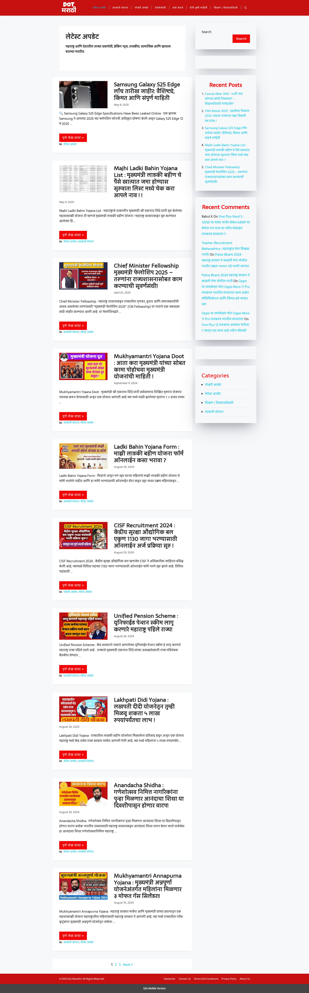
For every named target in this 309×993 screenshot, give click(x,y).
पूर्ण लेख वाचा (72, 137)
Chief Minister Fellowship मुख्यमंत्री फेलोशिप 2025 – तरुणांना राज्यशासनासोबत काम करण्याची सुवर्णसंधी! (148, 275)
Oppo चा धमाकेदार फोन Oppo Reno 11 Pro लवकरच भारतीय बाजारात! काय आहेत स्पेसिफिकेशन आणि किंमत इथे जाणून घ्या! (226, 292)
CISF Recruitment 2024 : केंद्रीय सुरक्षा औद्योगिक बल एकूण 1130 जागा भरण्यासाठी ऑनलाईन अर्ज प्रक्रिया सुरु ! (145, 535)
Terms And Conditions (206, 979)
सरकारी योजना (120, 8)
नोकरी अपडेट (142, 8)
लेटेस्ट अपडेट (99, 8)
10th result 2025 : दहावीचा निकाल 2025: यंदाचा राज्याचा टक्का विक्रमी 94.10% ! (227, 115)
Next (128, 964)
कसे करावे (178, 8)
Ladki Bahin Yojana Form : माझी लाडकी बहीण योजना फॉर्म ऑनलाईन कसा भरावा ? (148, 453)
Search (206, 31)
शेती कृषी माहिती (198, 8)
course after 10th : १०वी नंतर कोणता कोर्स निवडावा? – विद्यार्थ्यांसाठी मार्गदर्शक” (224, 98)
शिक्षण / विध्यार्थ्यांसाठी (226, 8)
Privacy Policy (228, 979)
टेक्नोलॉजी (160, 8)
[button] (245, 8)
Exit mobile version (154, 988)
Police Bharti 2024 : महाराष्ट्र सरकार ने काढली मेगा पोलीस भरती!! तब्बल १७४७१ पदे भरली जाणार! (225, 260)
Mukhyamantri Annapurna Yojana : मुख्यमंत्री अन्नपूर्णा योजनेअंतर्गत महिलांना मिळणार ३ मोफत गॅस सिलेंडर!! (148, 886)
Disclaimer (169, 979)
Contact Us (185, 979)
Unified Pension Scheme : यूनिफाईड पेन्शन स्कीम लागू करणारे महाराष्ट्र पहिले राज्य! (146, 622)
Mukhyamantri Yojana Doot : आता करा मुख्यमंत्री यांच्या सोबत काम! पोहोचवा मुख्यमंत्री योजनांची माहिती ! (149, 366)
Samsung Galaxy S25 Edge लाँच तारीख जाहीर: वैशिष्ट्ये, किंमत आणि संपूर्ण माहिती (147, 91)
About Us (245, 979)
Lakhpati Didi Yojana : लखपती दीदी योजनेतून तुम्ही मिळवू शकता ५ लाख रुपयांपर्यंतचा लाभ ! (144, 710)
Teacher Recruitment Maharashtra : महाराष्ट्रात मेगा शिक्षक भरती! (225, 248)
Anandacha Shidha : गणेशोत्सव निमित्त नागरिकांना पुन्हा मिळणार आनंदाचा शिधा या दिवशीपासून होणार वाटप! (149, 795)
